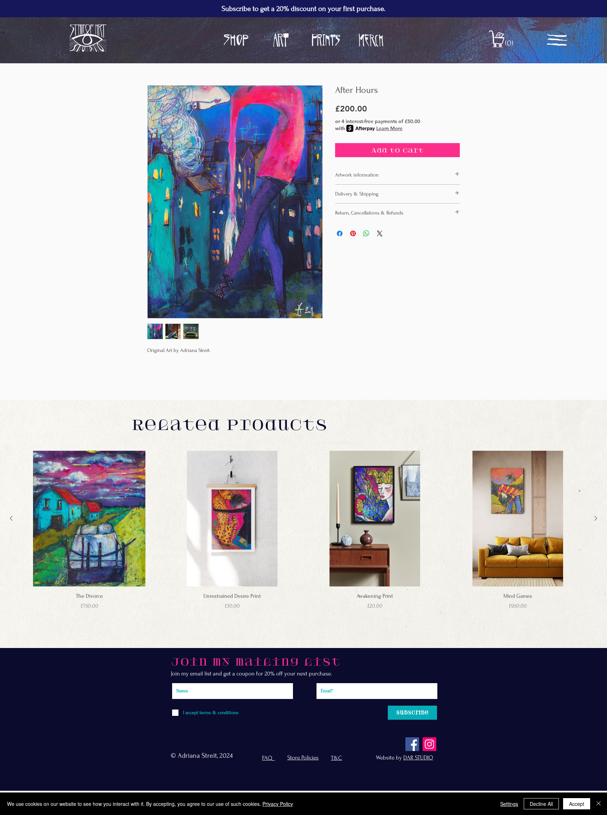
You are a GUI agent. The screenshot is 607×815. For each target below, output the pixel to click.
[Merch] (371, 40)
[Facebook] (412, 744)
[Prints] (326, 40)
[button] (505, 43)
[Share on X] (380, 233)
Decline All (541, 803)
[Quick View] (89, 519)
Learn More (389, 128)
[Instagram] (429, 744)
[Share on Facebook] (339, 233)
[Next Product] (596, 518)
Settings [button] (509, 803)
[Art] (281, 40)
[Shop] (236, 40)
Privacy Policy (277, 803)
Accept (576, 803)
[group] (303, 534)
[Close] (598, 803)
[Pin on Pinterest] (353, 233)
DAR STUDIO (418, 757)
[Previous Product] (11, 518)
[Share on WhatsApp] (366, 233)
